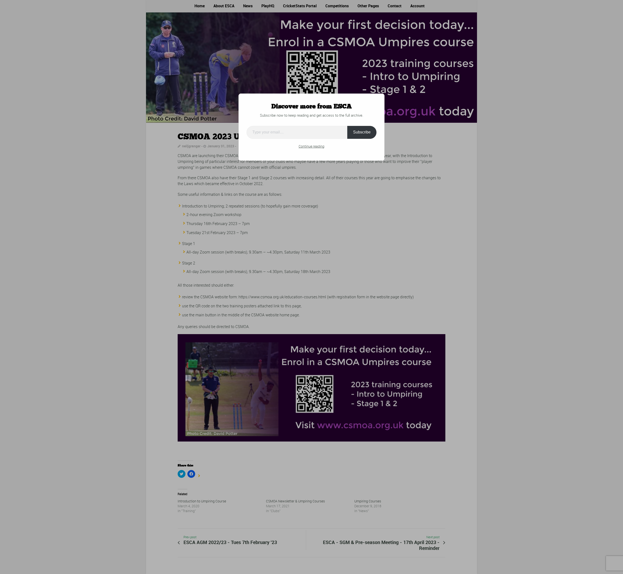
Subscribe (362, 132)
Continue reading (311, 146)
